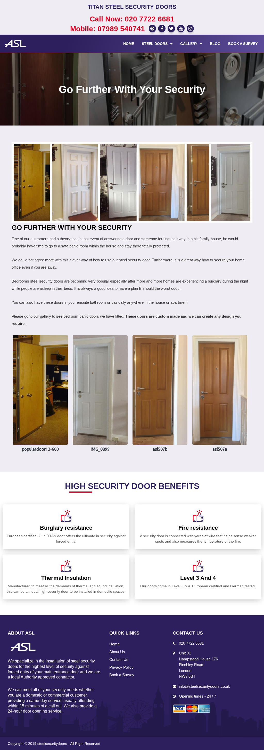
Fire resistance (198, 528)
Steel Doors (155, 44)
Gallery (188, 44)
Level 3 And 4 (198, 578)
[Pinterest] (152, 28)
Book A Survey (243, 44)
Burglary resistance (66, 528)
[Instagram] (190, 28)
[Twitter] (171, 28)
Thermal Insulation (66, 578)
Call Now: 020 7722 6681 (132, 19)
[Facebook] (162, 28)
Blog (215, 44)
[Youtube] (181, 28)
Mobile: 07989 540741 (107, 29)
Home (128, 44)
